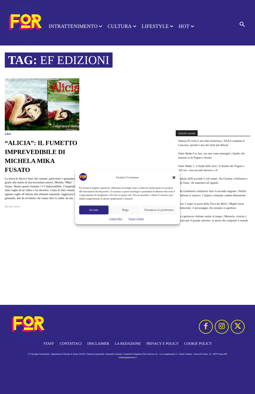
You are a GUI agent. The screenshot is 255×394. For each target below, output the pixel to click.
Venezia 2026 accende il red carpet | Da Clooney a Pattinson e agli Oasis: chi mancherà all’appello (213, 180)
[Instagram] (222, 327)
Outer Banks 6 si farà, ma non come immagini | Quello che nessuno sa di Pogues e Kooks (211, 155)
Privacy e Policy (136, 218)
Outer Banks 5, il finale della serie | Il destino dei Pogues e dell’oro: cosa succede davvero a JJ (211, 168)
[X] (238, 327)
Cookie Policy (116, 218)
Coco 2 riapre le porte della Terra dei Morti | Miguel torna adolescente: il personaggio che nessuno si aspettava (211, 205)
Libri (8, 134)
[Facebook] (206, 327)
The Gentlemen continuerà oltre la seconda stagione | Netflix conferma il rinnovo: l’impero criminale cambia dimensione (212, 193)
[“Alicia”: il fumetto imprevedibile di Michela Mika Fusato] (42, 104)
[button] (174, 178)
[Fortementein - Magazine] (19, 23)
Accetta (93, 209)
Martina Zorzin (12, 206)
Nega (125, 209)
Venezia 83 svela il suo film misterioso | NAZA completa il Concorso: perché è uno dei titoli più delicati (211, 143)
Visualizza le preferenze (159, 209)
